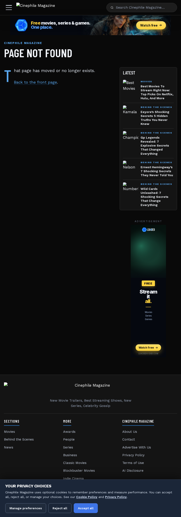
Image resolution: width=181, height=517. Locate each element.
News (8, 447)
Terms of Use (133, 463)
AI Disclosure (132, 471)
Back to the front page (35, 82)
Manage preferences (25, 508)
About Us (129, 432)
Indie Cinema (73, 479)
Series (68, 447)
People (69, 439)
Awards (69, 432)
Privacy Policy (133, 455)
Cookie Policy (86, 497)
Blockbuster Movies (79, 471)
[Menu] (9, 7)
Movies (9, 432)
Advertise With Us (136, 447)
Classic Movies (75, 463)
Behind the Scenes (19, 439)
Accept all (86, 508)
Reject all (60, 508)
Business (70, 455)
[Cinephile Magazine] (35, 7)
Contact (128, 439)
